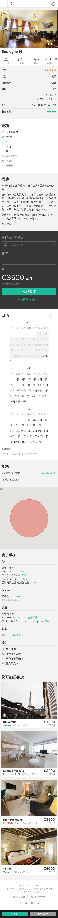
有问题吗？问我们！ (29, 299)
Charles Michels (13, 771)
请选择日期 (16, 245)
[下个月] (53, 316)
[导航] (3, 3)
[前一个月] (46, 316)
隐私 (32, 897)
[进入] (52, 3)
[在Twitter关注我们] (26, 903)
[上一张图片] (5, 700)
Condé (7, 868)
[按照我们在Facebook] (20, 903)
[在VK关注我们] (38, 903)
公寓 (16, 725)
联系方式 (40, 897)
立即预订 (15, 914)
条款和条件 (19, 897)
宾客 (5, 254)
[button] (55, 29)
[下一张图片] (53, 700)
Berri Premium (12, 819)
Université (9, 722)
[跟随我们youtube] (32, 903)
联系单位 (43, 914)
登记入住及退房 (13, 237)
